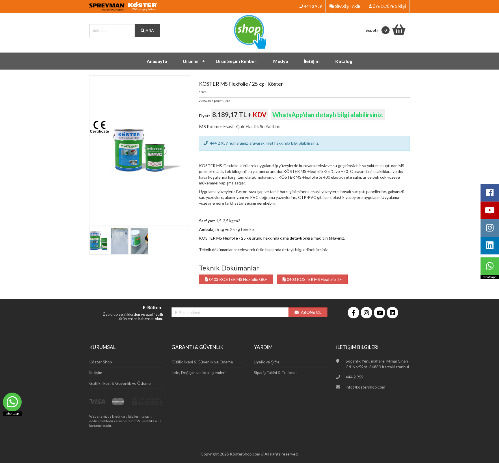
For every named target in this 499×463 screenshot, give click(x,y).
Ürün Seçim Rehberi (237, 61)
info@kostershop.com (365, 386)
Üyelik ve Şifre (267, 361)
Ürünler (191, 61)
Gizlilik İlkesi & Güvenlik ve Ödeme (120, 383)
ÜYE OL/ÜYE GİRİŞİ (389, 6)
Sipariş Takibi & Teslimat (275, 372)
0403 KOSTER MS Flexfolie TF (314, 279)
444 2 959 (312, 6)
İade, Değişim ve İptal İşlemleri (199, 372)
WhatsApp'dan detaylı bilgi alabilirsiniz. (327, 115)
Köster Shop (100, 361)
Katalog (343, 61)
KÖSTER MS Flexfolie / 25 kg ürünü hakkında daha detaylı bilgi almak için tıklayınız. (272, 238)
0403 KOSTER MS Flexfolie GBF (237, 279)
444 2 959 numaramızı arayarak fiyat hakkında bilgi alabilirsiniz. (264, 143)
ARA (149, 30)
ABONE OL (310, 312)
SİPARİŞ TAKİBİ (348, 6)
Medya (280, 61)
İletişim (312, 61)
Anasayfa (157, 61)
